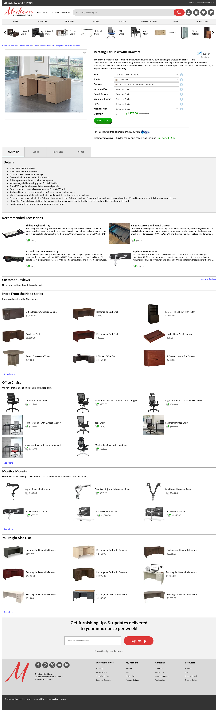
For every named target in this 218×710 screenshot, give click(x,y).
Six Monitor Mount (176, 512)
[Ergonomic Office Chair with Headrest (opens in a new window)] (153, 412)
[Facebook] (38, 665)
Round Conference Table (38, 356)
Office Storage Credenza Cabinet (41, 312)
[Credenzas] (160, 38)
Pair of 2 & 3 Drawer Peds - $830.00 (136, 84)
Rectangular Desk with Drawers (66, 46)
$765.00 (33, 427)
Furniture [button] (42, 12)
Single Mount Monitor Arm (37, 489)
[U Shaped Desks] (13, 38)
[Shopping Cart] (211, 12)
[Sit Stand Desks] (87, 38)
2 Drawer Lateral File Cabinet (181, 356)
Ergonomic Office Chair (176, 423)
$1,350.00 (176, 515)
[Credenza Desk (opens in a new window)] (13, 342)
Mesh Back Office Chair (35, 401)
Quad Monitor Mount (106, 512)
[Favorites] (203, 15)
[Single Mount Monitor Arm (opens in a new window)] (12, 501)
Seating (96, 21)
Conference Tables (149, 21)
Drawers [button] (98, 84)
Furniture (13, 46)
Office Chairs (69, 21)
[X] (52, 665)
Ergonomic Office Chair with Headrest (183, 401)
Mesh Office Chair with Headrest (110, 445)
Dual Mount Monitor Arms (178, 489)
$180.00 (33, 493)
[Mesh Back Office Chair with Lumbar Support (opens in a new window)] (83, 412)
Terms (63, 699)
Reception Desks (202, 21)
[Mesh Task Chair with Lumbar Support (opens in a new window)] (12, 435)
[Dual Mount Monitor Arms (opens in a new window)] (153, 501)
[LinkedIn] (66, 665)
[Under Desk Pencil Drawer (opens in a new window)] (154, 342)
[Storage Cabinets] (185, 38)
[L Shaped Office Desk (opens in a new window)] (84, 363)
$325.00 (103, 427)
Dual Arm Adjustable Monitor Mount (112, 489)
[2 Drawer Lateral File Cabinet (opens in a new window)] (154, 366)
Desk (36, 46)
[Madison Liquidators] (18, 15)
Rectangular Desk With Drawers (111, 595)
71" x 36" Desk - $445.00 (127, 75)
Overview (13, 152)
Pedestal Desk (45, 46)
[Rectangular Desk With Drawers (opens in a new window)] (84, 603)
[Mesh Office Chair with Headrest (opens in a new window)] (83, 457)
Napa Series (205, 57)
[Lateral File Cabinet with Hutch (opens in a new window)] (153, 324)
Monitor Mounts (14, 471)
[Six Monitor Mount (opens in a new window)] (154, 521)
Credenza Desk (33, 334)
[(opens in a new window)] (205, 53)
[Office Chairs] (111, 38)
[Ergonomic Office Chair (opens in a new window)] (153, 435)
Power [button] (97, 104)
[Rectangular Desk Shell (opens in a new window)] (84, 319)
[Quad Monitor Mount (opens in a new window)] (84, 521)
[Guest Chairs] (136, 38)
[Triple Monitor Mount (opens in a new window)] (120, 265)
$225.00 (33, 404)
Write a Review (208, 279)
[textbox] (93, 640)
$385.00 (103, 449)
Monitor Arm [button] (100, 109)
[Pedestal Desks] (62, 38)
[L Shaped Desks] (38, 38)
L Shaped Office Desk (106, 356)
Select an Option (123, 89)
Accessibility (39, 699)
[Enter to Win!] (196, 15)
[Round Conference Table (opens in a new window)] (13, 366)
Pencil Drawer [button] (101, 94)
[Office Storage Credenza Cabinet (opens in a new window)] (13, 320)
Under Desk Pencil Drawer (179, 334)
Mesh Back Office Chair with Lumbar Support (116, 401)
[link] (211, 12)
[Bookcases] (209, 38)
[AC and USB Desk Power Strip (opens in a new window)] (13, 262)
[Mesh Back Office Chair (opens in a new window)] (12, 412)
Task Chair (100, 423)
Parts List (58, 152)
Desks (15, 21)
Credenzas (172, 33)
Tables (175, 21)
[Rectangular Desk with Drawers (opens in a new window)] (13, 558)
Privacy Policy (52, 699)
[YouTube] (59, 665)
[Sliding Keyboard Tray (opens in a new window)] (13, 237)
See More (8, 463)
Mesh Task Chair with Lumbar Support (42, 423)
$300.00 (103, 404)
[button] (179, 12)
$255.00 (103, 493)
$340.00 (174, 493)
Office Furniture (25, 46)
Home (4, 46)
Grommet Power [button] (102, 99)
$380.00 (174, 404)
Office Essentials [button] (61, 12)
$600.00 (174, 427)
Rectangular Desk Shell (107, 312)
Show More (9, 374)
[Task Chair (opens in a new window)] (83, 435)
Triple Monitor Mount (36, 512)
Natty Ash (123, 79)
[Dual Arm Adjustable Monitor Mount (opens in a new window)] (83, 501)
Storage (122, 21)
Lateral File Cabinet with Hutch (180, 312)
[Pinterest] (45, 665)
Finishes (80, 152)
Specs (36, 152)
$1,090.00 (105, 515)
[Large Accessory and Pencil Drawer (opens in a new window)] (119, 243)
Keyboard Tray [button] (101, 89)
